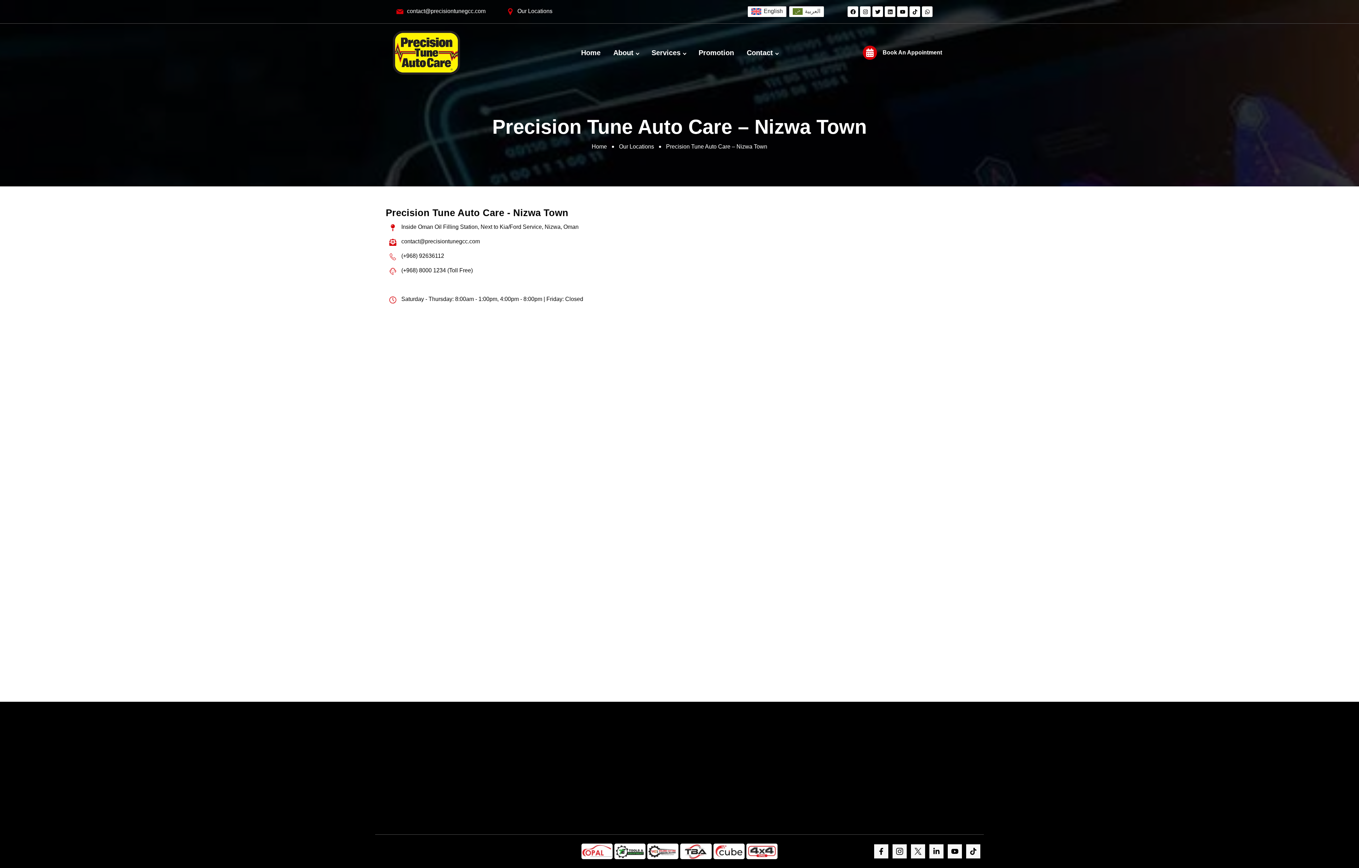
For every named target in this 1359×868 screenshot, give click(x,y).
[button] (502, 413)
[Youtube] (902, 11)
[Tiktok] (915, 11)
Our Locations (636, 147)
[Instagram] (865, 11)
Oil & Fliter (407, 368)
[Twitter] (877, 11)
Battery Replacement (494, 368)
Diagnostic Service (451, 368)
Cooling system (624, 368)
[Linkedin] (890, 11)
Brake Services (537, 368)
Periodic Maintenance (581, 368)
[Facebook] (853, 11)
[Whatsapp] (927, 11)
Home (599, 147)
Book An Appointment (912, 53)
